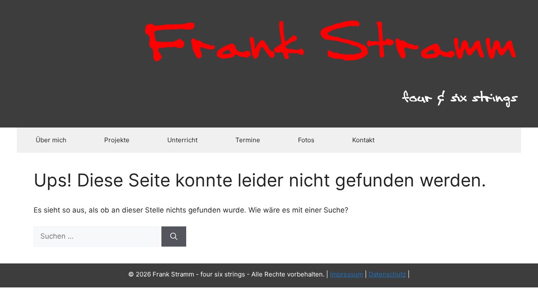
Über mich (51, 140)
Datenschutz (387, 274)
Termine (247, 140)
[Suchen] (173, 236)
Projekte (116, 140)
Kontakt (363, 140)
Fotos (306, 140)
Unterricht (182, 140)
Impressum (346, 274)
